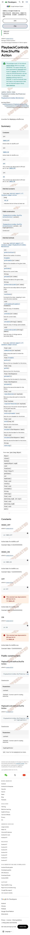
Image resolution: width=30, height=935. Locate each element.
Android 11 (4, 860)
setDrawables (8, 304)
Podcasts (3, 799)
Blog (2, 797)
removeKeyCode (9, 394)
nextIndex (7, 294)
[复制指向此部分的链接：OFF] (6, 579)
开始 (15, 26)
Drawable (7, 258)
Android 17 (4, 844)
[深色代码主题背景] (28, 533)
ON (4, 177)
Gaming (3, 806)
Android (3, 784)
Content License (20, 763)
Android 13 (4, 855)
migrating (9, 77)
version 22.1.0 (9, 38)
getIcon (6, 360)
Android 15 (4, 850)
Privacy (3, 817)
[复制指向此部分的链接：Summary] (12, 126)
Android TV (4, 837)
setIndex (7, 313)
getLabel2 (7, 384)
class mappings (10, 85)
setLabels (7, 321)
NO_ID (6, 200)
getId (6, 368)
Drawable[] (16, 304)
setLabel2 (7, 437)
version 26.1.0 (9, 528)
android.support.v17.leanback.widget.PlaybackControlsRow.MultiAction (13, 244)
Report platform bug (6, 885)
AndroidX (20, 69)
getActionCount (9, 252)
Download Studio (5, 875)
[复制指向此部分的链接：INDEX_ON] (11, 552)
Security (3, 789)
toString (7, 445)
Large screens (5, 827)
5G (2, 820)
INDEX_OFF (6, 140)
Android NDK (4, 878)
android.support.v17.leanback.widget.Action (15, 104)
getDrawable (8, 260)
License (9, 920)
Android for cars (5, 835)
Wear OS (3, 829)
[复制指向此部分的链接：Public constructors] (22, 656)
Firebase (3, 909)
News (2, 794)
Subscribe (22, 927)
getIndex (7, 268)
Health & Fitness (5, 812)
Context (10, 217)
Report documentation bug (8, 887)
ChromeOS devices (6, 832)
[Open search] (20, 2)
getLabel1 (7, 376)
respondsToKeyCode (10, 403)
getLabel (7, 276)
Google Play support (6, 890)
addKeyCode (7, 350)
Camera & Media (5, 814)
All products (4, 914)
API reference (5, 872)
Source (3, 791)
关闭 (15, 21)
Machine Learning (6, 809)
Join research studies (6, 893)
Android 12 (4, 857)
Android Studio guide (7, 867)
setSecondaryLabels (10, 330)
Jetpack (14, 71)
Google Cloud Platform (7, 911)
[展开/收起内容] (4, 35)
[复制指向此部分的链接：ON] (5, 617)
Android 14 (4, 852)
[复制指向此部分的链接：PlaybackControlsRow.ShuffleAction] (8, 664)
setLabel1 (7, 429)
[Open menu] (2, 2)
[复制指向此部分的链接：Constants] (12, 519)
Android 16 (4, 847)
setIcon (6, 413)
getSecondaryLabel (10, 284)
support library (10, 65)
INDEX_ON (6, 152)
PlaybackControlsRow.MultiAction (12, 98)
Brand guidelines (17, 920)
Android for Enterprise (7, 786)
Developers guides (6, 870)
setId (6, 421)
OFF (4, 163)
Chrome (3, 906)
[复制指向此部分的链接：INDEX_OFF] (12, 525)
